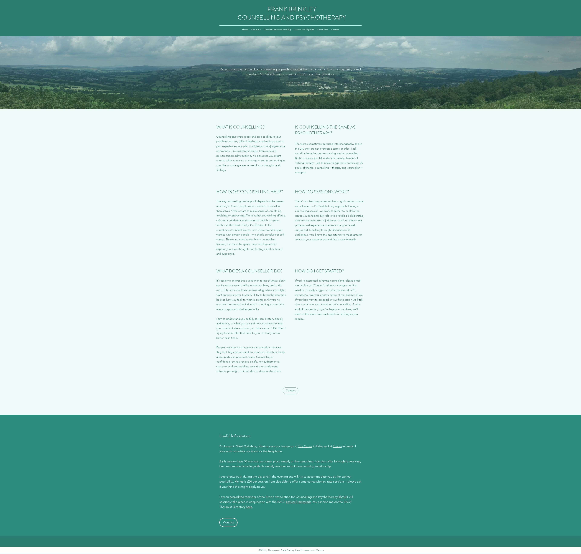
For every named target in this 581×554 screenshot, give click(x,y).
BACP (343, 497)
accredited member (243, 497)
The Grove (305, 446)
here (249, 507)
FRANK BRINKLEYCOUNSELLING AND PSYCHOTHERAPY (292, 13)
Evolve (337, 446)
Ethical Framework (298, 502)
